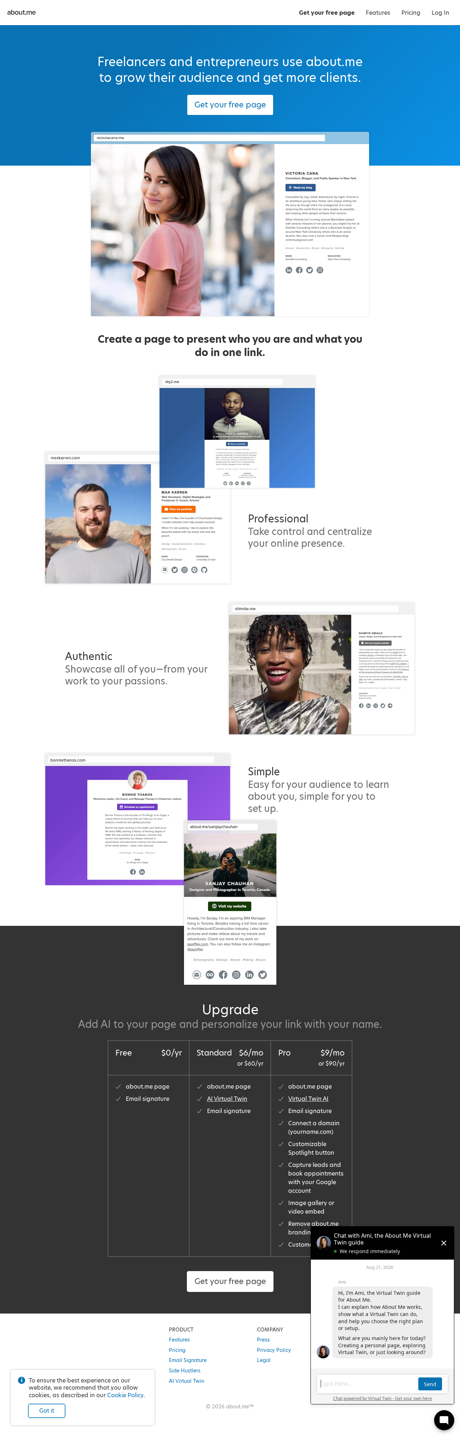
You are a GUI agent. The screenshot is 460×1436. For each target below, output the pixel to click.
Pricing (177, 1350)
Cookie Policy (125, 1395)
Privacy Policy (274, 1350)
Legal (264, 1360)
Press (263, 1339)
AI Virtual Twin (227, 1099)
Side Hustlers (185, 1370)
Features (179, 1339)
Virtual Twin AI (308, 1099)
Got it (46, 1411)
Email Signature (188, 1360)
